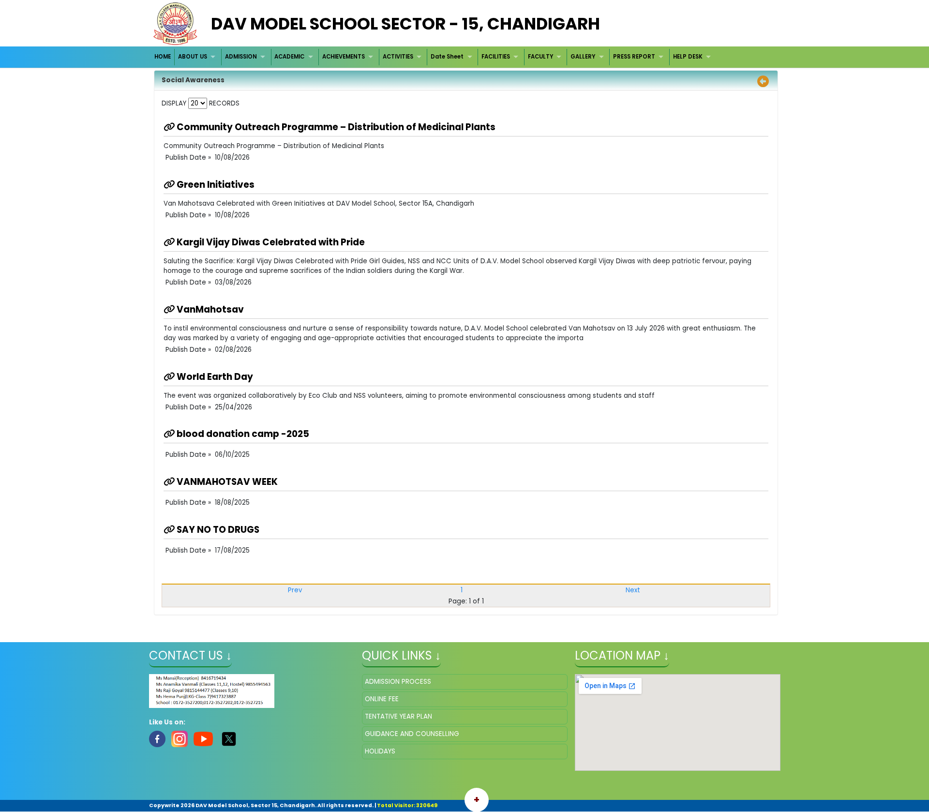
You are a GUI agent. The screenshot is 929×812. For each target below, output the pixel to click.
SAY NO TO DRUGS (217, 529)
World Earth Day (214, 376)
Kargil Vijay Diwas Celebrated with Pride (270, 242)
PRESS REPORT (634, 56)
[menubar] (434, 57)
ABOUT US (192, 56)
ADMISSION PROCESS (398, 681)
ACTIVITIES (398, 56)
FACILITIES (495, 56)
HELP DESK (688, 56)
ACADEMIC (289, 56)
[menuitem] (163, 57)
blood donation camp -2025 (242, 433)
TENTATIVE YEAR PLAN (398, 716)
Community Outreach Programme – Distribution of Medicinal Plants (335, 127)
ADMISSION (241, 56)
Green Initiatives (215, 184)
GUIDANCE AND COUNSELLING (412, 733)
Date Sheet (447, 56)
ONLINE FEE (382, 699)
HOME (162, 56)
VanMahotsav (209, 309)
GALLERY (582, 56)
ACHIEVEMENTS (343, 56)
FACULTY (540, 56)
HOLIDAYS (380, 751)
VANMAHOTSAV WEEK (226, 481)
